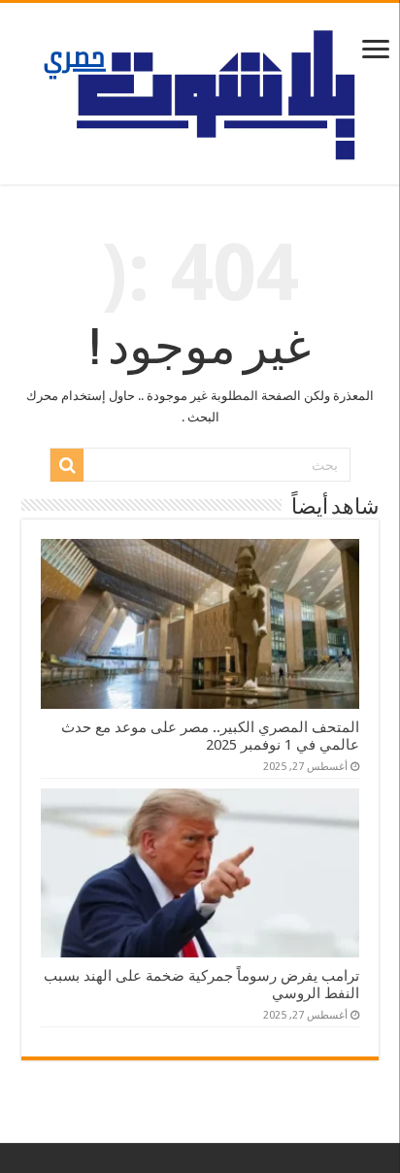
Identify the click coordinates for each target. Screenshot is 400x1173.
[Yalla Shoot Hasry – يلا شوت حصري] (200, 90)
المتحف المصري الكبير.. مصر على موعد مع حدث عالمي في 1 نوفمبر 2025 (210, 736)
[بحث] (66, 465)
